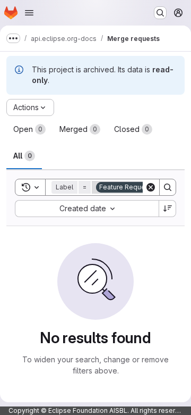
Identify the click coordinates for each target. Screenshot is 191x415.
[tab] (29, 129)
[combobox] (87, 208)
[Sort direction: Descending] (167, 208)
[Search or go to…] (160, 12)
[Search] (167, 187)
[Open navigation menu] (29, 12)
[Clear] (150, 187)
